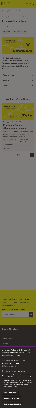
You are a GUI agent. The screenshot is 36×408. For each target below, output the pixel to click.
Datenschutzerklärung (10, 366)
